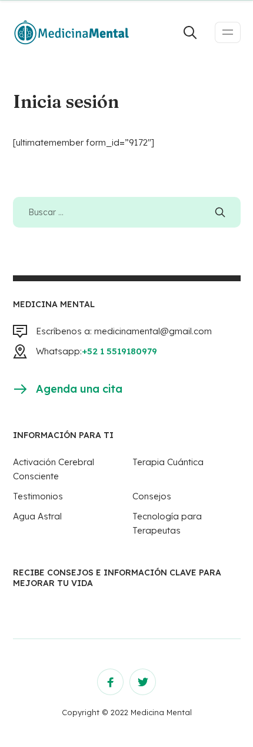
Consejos (151, 496)
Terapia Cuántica (168, 462)
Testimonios (38, 496)
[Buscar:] (127, 212)
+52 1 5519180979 (119, 351)
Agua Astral (37, 516)
